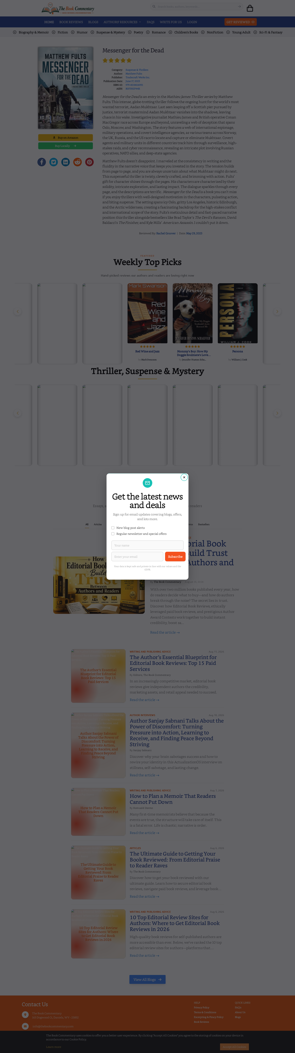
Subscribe (175, 556)
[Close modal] (184, 477)
